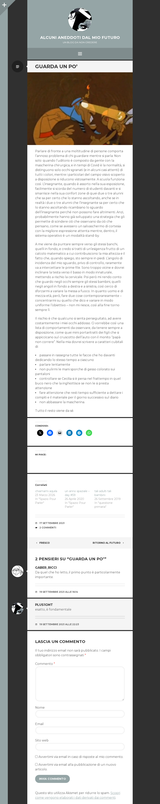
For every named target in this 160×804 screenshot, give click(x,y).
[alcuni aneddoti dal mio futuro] (80, 19)
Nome (40, 707)
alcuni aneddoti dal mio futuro (80, 37)
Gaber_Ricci (46, 567)
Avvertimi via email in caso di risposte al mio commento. (80, 757)
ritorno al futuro (107, 542)
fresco (44, 542)
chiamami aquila (46, 491)
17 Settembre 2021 (52, 523)
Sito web (42, 740)
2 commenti (47, 527)
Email (39, 724)
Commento (45, 664)
